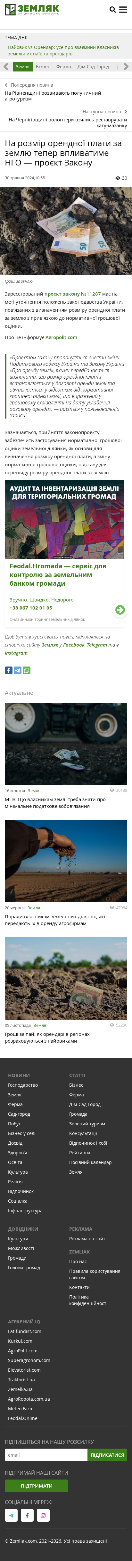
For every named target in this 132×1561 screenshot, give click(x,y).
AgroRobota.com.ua (29, 1399)
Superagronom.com (29, 1360)
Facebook (74, 644)
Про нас (78, 1261)
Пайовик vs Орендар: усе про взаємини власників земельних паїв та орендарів (63, 50)
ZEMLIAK (79, 1251)
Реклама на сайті (88, 1238)
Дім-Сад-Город (93, 66)
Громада (78, 1114)
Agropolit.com (61, 337)
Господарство (23, 1085)
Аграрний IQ (24, 1321)
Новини (19, 1075)
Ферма (63, 66)
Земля (22, 66)
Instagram (16, 652)
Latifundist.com (24, 1331)
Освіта (15, 1162)
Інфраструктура (25, 1210)
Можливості (21, 1248)
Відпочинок (21, 1191)
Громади (17, 1258)
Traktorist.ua (21, 1380)
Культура (18, 1172)
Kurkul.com (20, 1341)
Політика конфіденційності (88, 1300)
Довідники (23, 1228)
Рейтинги (79, 1152)
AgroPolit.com (22, 1351)
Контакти (79, 1287)
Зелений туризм (87, 1124)
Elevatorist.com (24, 1370)
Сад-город (19, 1114)
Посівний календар (90, 1162)
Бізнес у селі (22, 1133)
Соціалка (18, 1201)
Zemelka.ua (20, 1389)
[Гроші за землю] (66, 231)
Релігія (15, 1181)
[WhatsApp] (26, 670)
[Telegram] (17, 670)
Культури (18, 1238)
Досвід (15, 1143)
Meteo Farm (21, 1408)
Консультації (83, 1133)
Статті (77, 1075)
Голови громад (24, 1267)
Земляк (50, 644)
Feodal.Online (22, 1418)
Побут (14, 1124)
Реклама (80, 1228)
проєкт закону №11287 (72, 293)
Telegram (97, 644)
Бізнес (43, 66)
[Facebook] (8, 670)
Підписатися (107, 1455)
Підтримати (37, 1485)
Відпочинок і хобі (88, 1143)
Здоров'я (17, 1152)
